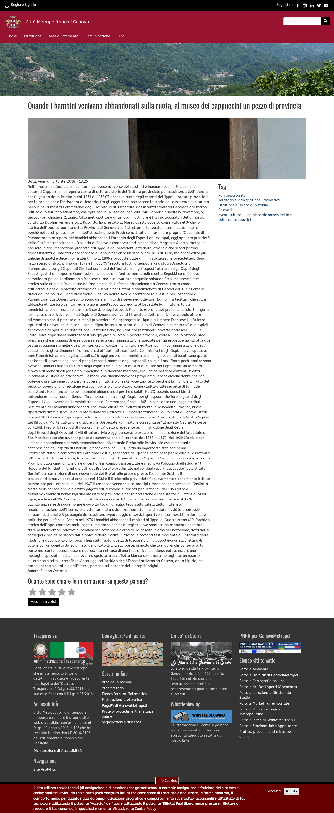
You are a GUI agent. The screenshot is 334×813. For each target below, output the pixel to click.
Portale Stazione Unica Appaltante (268, 726)
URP (120, 36)
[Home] (15, 23)
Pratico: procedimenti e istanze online (265, 734)
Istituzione (32, 36)
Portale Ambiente (253, 669)
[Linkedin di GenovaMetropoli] (312, 5)
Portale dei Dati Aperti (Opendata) (268, 687)
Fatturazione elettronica (122, 700)
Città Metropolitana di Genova (57, 22)
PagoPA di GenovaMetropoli (124, 706)
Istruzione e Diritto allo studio (243, 205)
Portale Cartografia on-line (262, 681)
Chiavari (225, 210)
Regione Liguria (23, 5)
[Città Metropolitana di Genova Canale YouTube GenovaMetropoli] (326, 5)
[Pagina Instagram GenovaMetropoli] (305, 5)
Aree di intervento (63, 36)
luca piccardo (256, 215)
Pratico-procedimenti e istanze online (128, 714)
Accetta (274, 791)
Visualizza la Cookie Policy (134, 809)
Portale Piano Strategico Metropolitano (259, 711)
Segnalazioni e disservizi (122, 722)
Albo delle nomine (117, 682)
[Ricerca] (325, 21)
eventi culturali (231, 215)
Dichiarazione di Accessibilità (57, 751)
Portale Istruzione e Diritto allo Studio (265, 695)
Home (12, 36)
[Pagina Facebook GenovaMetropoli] (298, 5)
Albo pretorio (113, 688)
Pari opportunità (232, 195)
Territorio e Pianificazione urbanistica (249, 200)
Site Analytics (44, 769)
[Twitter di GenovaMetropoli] (319, 5)
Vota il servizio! (43, 602)
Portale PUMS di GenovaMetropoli (267, 720)
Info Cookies (167, 781)
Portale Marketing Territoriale (264, 703)
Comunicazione (98, 36)
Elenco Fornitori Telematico (124, 694)
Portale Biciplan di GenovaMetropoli (269, 675)
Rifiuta (291, 791)
